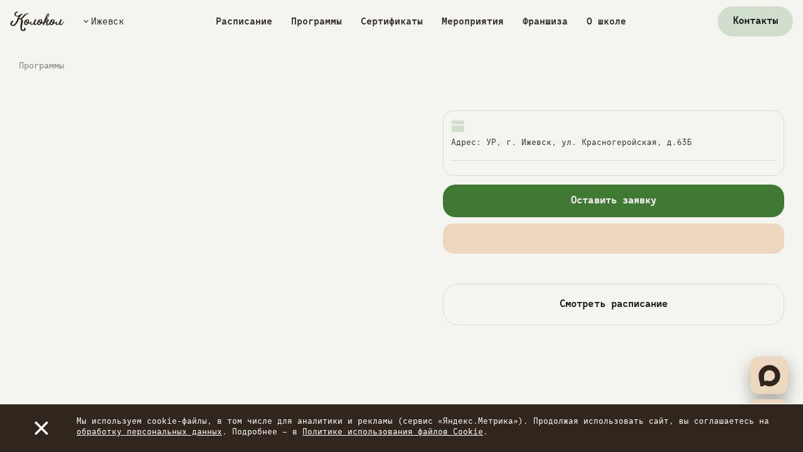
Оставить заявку (613, 201)
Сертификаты (392, 21)
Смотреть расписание (613, 304)
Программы (316, 21)
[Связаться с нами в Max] (769, 375)
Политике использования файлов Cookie (392, 432)
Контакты (755, 21)
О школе (606, 21)
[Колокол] (37, 21)
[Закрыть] (41, 428)
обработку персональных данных (149, 432)
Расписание (244, 21)
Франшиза (545, 21)
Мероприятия (473, 21)
